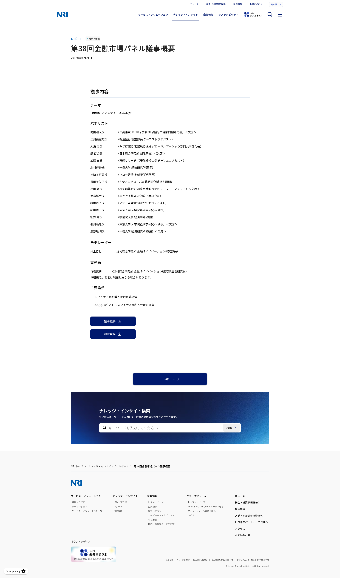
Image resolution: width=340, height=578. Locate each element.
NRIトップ (77, 466)
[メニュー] (279, 14)
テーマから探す (79, 506)
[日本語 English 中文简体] (276, 4)
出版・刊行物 (120, 502)
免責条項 (169, 560)
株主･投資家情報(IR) (216, 3)
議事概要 (109, 321)
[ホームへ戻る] (62, 14)
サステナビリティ (228, 14)
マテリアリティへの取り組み (202, 510)
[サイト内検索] (270, 14)
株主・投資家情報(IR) (247, 502)
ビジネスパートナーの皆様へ (251, 522)
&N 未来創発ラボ (253, 14)
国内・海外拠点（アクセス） (162, 524)
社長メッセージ (155, 502)
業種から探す (78, 502)
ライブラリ (193, 515)
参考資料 (109, 334)
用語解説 (118, 510)
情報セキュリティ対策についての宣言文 (253, 560)
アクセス (240, 528)
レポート (169, 379)
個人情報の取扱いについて (222, 560)
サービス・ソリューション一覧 (87, 510)
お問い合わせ (256, 3)
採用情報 (237, 3)
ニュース (194, 3)
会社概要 (152, 519)
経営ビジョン (154, 510)
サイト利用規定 (183, 560)
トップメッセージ (196, 502)
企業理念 (152, 506)
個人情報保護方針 (200, 560)
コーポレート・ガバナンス (161, 515)
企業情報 (208, 14)
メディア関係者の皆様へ (249, 515)
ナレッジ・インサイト (185, 14)
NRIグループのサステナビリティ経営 (205, 506)
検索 (229, 428)
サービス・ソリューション (153, 14)
